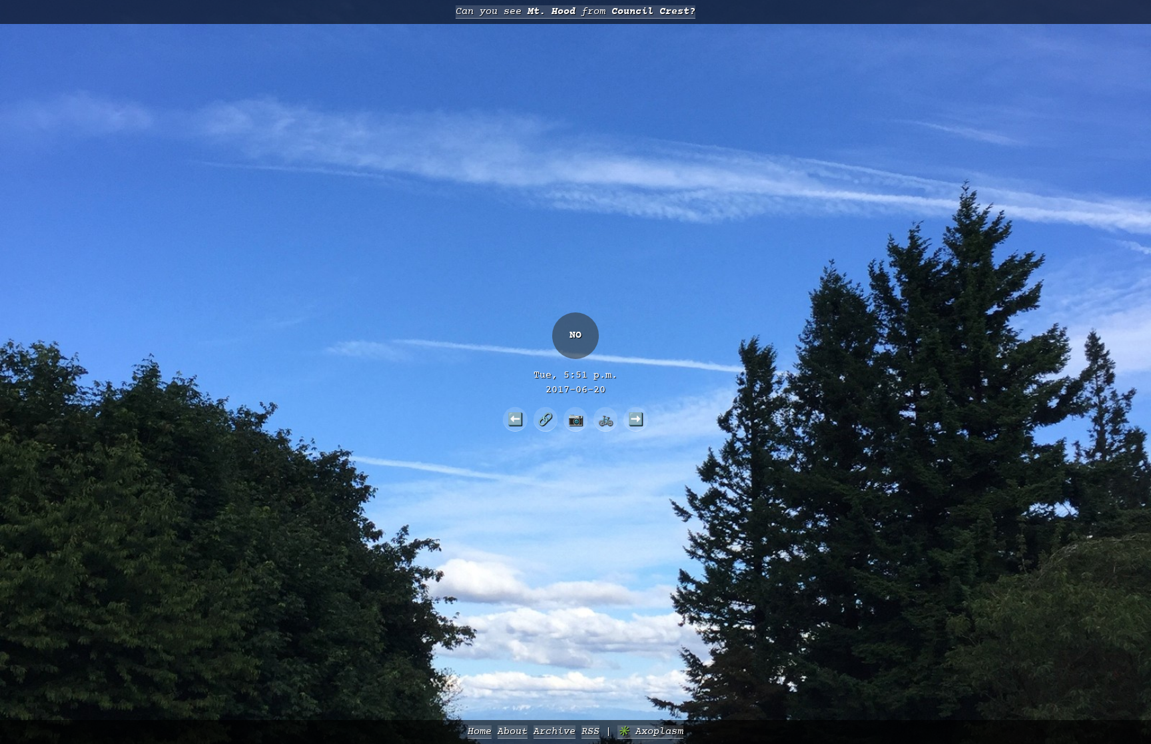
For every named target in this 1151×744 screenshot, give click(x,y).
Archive (555, 731)
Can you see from (575, 11)
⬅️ (515, 419)
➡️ (635, 419)
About (513, 731)
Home (480, 731)
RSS (590, 731)
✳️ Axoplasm (650, 731)
